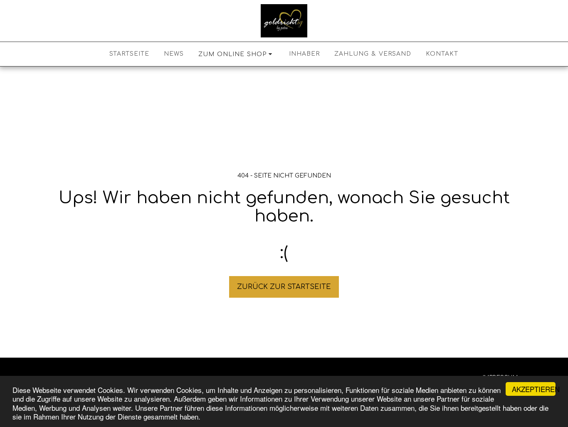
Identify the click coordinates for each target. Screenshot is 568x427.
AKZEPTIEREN (534, 389)
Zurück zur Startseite (284, 287)
